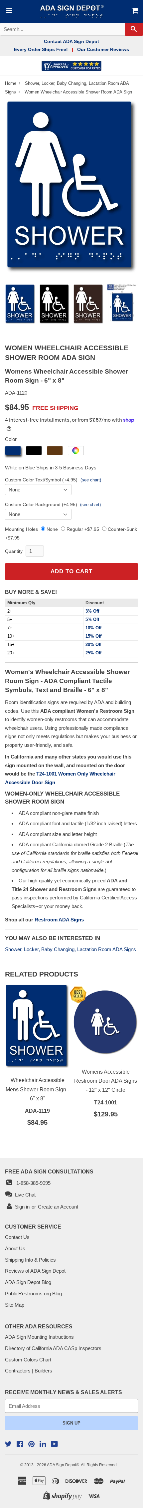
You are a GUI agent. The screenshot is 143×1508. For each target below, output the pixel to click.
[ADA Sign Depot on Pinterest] (31, 1445)
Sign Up (71, 1423)
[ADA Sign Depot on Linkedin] (43, 1445)
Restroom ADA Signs (59, 919)
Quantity (14, 551)
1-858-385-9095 (32, 1183)
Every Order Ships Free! (41, 49)
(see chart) (90, 479)
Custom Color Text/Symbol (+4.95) (41, 479)
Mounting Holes (21, 529)
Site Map (14, 1305)
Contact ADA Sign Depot (71, 41)
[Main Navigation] (8, 11)
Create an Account (58, 1207)
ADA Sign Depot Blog (28, 1282)
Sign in (22, 1207)
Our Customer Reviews (103, 49)
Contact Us (17, 1237)
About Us (15, 1248)
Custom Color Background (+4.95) (41, 504)
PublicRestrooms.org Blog (33, 1293)
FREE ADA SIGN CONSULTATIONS (49, 1171)
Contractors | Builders (28, 1370)
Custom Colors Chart (28, 1359)
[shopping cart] (132, 11)
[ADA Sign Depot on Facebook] (19, 1445)
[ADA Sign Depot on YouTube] (54, 1445)
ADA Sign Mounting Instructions (39, 1337)
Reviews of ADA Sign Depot (35, 1271)
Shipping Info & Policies (30, 1260)
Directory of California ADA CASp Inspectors (53, 1348)
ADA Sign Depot (61, 1465)
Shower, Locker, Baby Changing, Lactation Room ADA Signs (70, 949)
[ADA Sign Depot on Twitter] (8, 1445)
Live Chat (24, 1195)
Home (11, 83)
